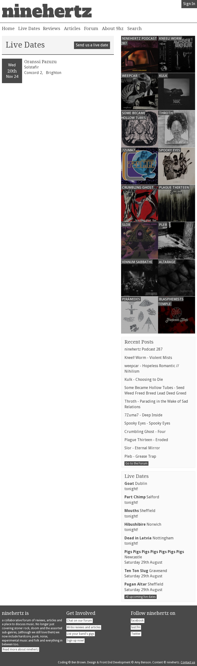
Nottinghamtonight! (148, 541)
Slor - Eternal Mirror (142, 448)
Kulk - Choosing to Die (143, 379)
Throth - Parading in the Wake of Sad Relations (156, 404)
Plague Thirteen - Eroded (146, 440)
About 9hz (112, 28)
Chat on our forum (79, 620)
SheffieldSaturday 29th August (143, 587)
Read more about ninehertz (21, 649)
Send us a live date (92, 45)
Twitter (136, 633)
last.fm (135, 627)
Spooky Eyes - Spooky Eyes (147, 423)
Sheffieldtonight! (139, 513)
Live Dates (29, 28)
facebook (137, 620)
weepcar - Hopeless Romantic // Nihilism (151, 368)
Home (8, 28)
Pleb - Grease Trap (140, 456)
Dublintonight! (135, 486)
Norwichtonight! (142, 527)
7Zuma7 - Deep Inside (143, 415)
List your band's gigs (80, 633)
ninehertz (47, 11)
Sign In (189, 3)
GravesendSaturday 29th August (145, 573)
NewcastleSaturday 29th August (154, 557)
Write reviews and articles (83, 627)
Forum (91, 28)
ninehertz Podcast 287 (143, 349)
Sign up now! (75, 640)
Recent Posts (139, 342)
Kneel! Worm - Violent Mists (148, 357)
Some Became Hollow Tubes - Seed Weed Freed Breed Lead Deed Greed (155, 390)
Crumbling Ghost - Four (145, 431)
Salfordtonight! (141, 500)
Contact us (188, 662)
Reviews (51, 28)
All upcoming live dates (140, 596)
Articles (72, 28)
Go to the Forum (136, 463)
